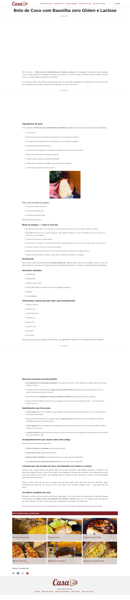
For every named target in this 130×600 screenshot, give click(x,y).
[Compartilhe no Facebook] (19, 574)
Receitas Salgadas (71, 3)
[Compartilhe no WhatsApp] (24, 574)
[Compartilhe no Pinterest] (28, 574)
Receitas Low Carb (85, 3)
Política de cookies (47, 591)
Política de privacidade (62, 591)
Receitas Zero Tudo (99, 3)
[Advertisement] (64, 33)
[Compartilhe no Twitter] (14, 574)
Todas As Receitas (46, 3)
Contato (37, 591)
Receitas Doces (59, 3)
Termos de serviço (87, 591)
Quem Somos (75, 591)
